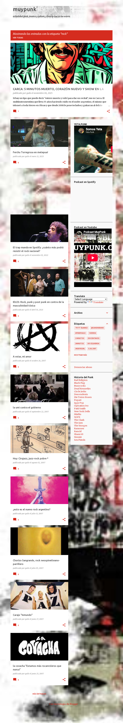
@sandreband (97, 328)
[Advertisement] (38, 191)
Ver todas (18, 38)
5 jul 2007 (92, 349)
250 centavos (93, 338)
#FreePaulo (80, 333)
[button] (108, 111)
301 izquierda (93, 343)
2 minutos (79, 338)
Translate (98, 302)
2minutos (79, 343)
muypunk (24, 9)
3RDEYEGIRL (80, 349)
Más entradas (39, 694)
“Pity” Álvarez (81, 328)
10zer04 (92, 333)
